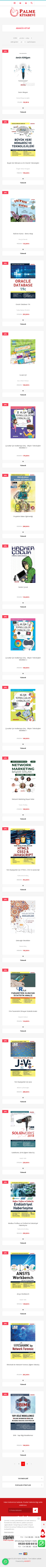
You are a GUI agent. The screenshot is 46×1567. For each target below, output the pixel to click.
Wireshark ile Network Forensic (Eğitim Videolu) (23, 1365)
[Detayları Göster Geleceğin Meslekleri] (23, 917)
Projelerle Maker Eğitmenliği (23, 516)
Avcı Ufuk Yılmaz (23, 381)
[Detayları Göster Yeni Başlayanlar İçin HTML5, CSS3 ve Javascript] (23, 846)
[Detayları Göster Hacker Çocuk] (23, 563)
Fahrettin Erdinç (23, 876)
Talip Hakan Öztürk (23, 310)
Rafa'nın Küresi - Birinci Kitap (23, 234)
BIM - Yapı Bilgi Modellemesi (23, 1435)
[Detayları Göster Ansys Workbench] (23, 1270)
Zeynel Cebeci (23, 1017)
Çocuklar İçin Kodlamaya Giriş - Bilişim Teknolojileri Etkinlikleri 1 (23, 729)
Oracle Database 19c (23, 304)
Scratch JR (23, 375)
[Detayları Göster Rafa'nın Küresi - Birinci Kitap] (23, 210)
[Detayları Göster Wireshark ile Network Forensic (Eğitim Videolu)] (23, 1341)
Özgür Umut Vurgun (23, 169)
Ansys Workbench (23, 1294)
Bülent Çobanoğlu (23, 1088)
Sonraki (31, 1464)
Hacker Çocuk (23, 587)
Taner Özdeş (23, 805)
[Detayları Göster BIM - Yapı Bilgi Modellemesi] (23, 1412)
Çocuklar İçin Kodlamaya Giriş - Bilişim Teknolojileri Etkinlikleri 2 (23, 659)
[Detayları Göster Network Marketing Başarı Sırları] (23, 776)
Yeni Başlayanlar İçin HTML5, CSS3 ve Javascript (23, 870)
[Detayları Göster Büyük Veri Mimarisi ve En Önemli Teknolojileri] (23, 139)
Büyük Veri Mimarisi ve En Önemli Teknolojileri (23, 163)
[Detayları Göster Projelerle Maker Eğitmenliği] (23, 493)
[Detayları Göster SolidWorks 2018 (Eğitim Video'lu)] (23, 1129)
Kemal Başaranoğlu (23, 98)
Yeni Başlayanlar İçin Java (23, 1082)
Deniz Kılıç (23, 946)
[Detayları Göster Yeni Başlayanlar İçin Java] (23, 1058)
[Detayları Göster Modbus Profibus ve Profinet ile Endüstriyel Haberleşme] (23, 1200)
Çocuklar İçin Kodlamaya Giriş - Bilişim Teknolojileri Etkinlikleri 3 (23, 447)
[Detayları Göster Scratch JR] (23, 351)
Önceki (15, 1464)
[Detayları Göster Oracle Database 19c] (23, 281)
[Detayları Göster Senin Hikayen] (23, 69)
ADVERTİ (27, 1561)
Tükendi (23, 112)
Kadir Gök (23, 1158)
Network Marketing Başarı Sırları (23, 799)
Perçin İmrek (23, 239)
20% (5, 51)
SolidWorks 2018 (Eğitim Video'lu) (23, 1153)
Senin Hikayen (23, 92)
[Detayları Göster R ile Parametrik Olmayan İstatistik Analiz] (23, 988)
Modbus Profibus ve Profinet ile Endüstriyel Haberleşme (23, 1224)
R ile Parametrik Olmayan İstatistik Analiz (23, 1011)
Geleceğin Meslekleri (23, 940)
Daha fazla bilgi (8, 1532)
